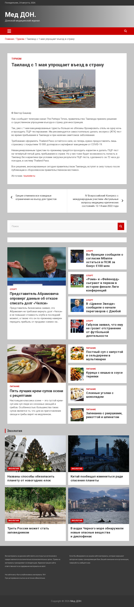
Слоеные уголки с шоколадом (100, 395)
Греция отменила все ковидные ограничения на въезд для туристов (36, 197)
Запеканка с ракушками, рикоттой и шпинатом (104, 415)
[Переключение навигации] (9, 31)
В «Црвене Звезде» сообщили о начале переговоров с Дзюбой (103, 307)
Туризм (16, 58)
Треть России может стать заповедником (28, 530)
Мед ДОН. (20, 15)
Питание (14, 386)
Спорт (13, 289)
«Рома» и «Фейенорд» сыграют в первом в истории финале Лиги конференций (102, 284)
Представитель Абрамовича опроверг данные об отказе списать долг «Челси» (34, 298)
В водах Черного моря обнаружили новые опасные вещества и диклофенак (97, 532)
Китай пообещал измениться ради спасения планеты (97, 478)
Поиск (121, 226)
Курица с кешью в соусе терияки (104, 374)
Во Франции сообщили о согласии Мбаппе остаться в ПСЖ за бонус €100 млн (104, 260)
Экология (14, 431)
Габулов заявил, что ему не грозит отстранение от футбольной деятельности (104, 330)
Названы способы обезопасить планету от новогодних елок (30, 478)
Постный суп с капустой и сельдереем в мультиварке (104, 355)
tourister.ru (29, 175)
